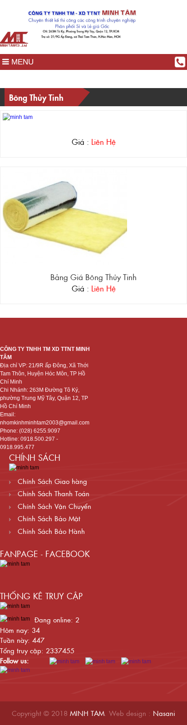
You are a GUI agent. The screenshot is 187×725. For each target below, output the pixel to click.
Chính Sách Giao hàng (51, 481)
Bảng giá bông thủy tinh (93, 276)
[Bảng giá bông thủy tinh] (65, 216)
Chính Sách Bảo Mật (47, 518)
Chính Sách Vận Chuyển (53, 506)
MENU (21, 62)
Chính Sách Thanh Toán (52, 493)
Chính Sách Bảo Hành (50, 531)
